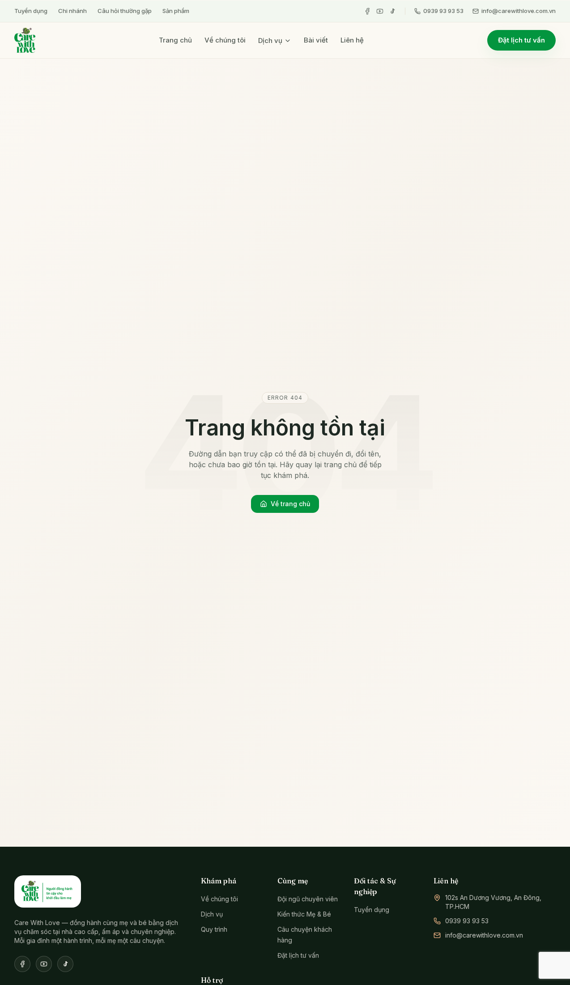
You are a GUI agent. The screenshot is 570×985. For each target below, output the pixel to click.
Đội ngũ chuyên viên (307, 899)
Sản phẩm (175, 10)
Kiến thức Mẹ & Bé (304, 914)
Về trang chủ (290, 503)
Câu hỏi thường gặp (125, 10)
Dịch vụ (270, 40)
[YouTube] (379, 11)
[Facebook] (367, 11)
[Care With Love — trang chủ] (24, 40)
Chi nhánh (72, 10)
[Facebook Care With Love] (22, 964)
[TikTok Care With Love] (65, 964)
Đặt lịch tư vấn (521, 40)
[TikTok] (392, 11)
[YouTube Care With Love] (44, 964)
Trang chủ (175, 40)
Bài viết (316, 40)
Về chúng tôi (225, 40)
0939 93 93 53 (443, 10)
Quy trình (214, 929)
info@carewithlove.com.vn (518, 10)
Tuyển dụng (30, 10)
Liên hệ (352, 40)
